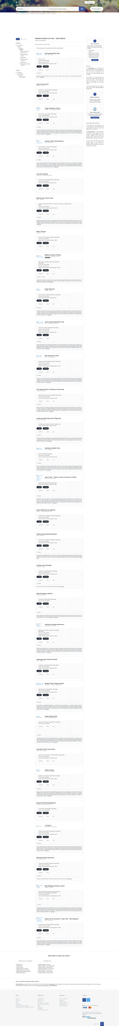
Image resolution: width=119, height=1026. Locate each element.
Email (47, 69)
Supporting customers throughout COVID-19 (25, 1007)
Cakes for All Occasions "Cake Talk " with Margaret (61, 919)
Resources (40, 1001)
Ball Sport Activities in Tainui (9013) (46, 968)
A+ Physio (48, 825)
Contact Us (18, 1000)
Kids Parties (40, 1008)
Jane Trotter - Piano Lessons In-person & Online (60, 477)
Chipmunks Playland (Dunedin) (46, 534)
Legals (17, 1003)
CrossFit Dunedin (42, 174)
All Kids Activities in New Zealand (45, 972)
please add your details (43, 985)
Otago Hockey (49, 770)
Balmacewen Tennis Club (44, 198)
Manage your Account (64, 1003)
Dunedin (20, 75)
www (53, 99)
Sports (19, 46)
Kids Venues (40, 1007)
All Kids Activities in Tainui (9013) (45, 971)
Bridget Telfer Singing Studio (54, 683)
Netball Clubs (23, 57)
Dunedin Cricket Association (45, 749)
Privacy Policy (18, 1004)
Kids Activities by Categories (43, 1003)
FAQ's (17, 1001)
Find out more (95, 117)
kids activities (52, 984)
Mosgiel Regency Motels (44, 593)
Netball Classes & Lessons (24, 55)
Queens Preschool (42, 84)
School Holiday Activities (43, 1009)
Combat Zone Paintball (43, 565)
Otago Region (20, 74)
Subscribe (95, 60)
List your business (90, 2)
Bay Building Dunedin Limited (54, 886)
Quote (39, 66)
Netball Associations (25, 51)
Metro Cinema (41, 231)
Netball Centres (24, 52)
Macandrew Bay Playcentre (45, 857)
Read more (42, 77)
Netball (21, 49)
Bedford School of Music (53, 255)
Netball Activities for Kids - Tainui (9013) (50, 38)
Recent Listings (63, 1001)
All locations (19, 72)
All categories (19, 45)
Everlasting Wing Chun (52, 53)
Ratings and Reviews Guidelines (22, 1005)
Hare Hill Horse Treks (52, 355)
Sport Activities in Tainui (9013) (45, 970)
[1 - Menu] (17, 2)
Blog (39, 1005)
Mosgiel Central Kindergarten (46, 803)
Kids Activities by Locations (43, 1004)
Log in (99, 2)
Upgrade (61, 1000)
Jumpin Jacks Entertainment (54, 141)
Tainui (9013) (22, 77)
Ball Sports (21, 48)
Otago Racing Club (51, 716)
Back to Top (96, 1024)
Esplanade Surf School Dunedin (46, 659)
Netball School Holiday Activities (25, 64)
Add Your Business (63, 998)
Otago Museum (50, 289)
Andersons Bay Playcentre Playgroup (48, 418)
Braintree (96, 1005)
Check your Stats (63, 1004)
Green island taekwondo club (54, 322)
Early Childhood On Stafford (45, 510)
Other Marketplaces (63, 1005)
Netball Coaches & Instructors (24, 60)
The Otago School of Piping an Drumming (50, 389)
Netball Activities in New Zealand (45, 967)
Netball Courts (24, 62)
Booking (46, 66)
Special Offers (40, 998)
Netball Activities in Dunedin (44, 964)
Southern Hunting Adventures (54, 624)
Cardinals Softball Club (52, 448)
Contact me (40, 69)
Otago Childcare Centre (52, 108)
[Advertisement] (59, 25)
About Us (18, 998)
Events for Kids (41, 1000)
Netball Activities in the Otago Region (46, 965)
